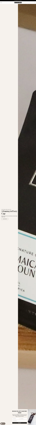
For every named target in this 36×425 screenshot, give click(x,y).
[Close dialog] (35, 409)
